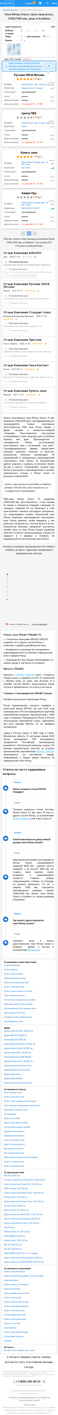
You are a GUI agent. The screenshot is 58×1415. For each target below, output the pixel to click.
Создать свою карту (39, 624)
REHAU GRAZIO (25, 675)
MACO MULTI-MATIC (31, 208)
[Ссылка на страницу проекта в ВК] (43, 1382)
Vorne (24, 126)
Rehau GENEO (20, 818)
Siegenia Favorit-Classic (32, 88)
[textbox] (50, 26)
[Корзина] (40, 3)
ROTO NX (26, 168)
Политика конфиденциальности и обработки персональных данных (29, 1398)
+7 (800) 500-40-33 (27, 1381)
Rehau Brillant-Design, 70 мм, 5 (35, 163)
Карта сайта (29, 1405)
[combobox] (23, 36)
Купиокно (34, 950)
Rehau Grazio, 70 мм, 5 (36, 84)
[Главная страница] (7, 3)
